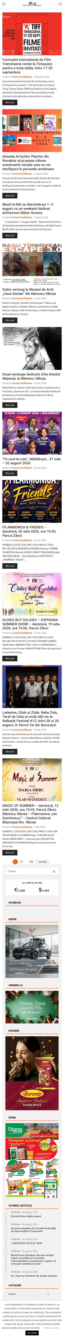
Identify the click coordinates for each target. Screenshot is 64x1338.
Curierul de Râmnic (22, 77)
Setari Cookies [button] (51, 1328)
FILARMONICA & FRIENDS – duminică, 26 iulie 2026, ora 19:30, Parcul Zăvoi (29, 531)
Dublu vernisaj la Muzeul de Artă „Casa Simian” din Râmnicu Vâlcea (29, 291)
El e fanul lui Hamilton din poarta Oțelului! (34, 1275)
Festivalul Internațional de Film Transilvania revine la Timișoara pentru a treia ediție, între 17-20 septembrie (27, 66)
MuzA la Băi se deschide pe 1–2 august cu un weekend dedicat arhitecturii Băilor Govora (27, 208)
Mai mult (10, 102)
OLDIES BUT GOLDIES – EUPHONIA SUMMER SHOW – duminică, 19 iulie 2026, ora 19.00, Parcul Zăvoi (31, 624)
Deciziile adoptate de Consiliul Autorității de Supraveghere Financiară (33, 1230)
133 (31, 862)
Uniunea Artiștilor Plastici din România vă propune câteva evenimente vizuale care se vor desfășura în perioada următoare (28, 162)
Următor (43, 862)
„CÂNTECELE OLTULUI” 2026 (26, 1243)
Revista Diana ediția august (26, 1216)
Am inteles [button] (32, 1333)
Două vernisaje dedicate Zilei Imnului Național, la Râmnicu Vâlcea (31, 376)
